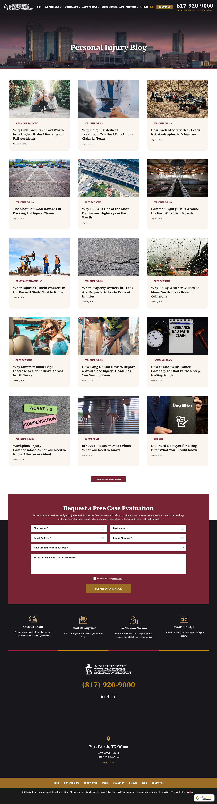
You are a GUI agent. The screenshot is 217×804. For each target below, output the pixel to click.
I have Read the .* (110, 578)
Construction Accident (29, 281)
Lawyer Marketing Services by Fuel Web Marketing (161, 792)
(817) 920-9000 (43, 635)
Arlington (118, 783)
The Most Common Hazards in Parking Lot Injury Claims (37, 211)
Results (144, 7)
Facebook (108, 696)
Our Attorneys (51, 7)
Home (40, 7)
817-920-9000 (195, 6)
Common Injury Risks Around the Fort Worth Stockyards (175, 211)
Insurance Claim (163, 360)
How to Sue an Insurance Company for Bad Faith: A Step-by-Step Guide (176, 371)
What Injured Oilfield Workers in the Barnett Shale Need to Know (39, 290)
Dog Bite (158, 439)
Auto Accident (93, 202)
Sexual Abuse (92, 439)
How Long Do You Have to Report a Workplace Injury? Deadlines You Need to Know (108, 371)
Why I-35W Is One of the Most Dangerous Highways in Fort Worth (105, 213)
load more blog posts (108, 479)
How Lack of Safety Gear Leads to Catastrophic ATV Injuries (175, 132)
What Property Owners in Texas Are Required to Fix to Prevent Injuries (107, 292)
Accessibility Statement (124, 792)
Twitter (114, 696)
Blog (152, 7)
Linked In (103, 696)
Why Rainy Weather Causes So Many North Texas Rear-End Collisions (175, 292)
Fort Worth (90, 783)
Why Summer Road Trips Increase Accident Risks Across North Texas (38, 371)
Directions (108, 762)
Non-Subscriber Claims (112, 7)
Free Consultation (204, 10)
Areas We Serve (89, 7)
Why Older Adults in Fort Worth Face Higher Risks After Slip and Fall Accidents (39, 134)
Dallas (104, 783)
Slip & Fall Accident (27, 123)
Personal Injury (94, 123)
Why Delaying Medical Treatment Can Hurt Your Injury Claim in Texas (107, 134)
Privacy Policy (104, 792)
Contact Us (164, 7)
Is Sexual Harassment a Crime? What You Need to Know (106, 448)
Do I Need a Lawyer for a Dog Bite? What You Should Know (174, 448)
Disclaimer (117, 578)
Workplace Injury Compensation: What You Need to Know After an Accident (39, 450)
